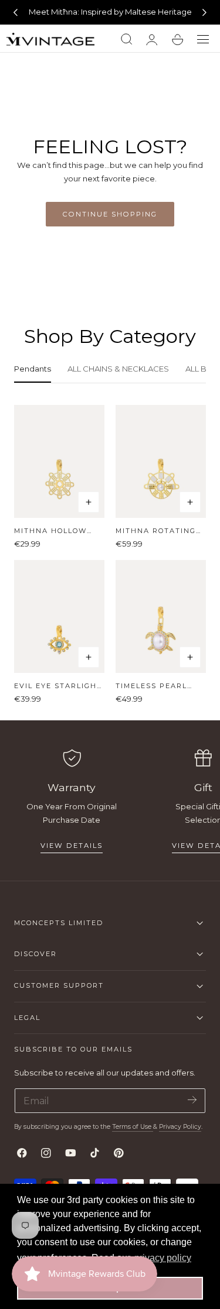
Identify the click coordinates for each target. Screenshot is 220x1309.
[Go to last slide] (15, 12)
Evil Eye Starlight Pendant (58, 686)
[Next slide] (204, 12)
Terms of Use (132, 1127)
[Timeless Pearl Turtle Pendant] (161, 616)
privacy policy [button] (162, 1258)
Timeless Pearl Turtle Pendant (154, 686)
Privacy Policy (180, 1127)
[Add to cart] (88, 502)
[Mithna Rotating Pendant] (161, 461)
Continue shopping (110, 214)
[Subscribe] (192, 1100)
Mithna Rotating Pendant (156, 531)
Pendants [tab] (32, 368)
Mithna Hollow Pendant (50, 531)
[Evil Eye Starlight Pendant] (59, 616)
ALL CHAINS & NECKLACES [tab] (118, 368)
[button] (203, 39)
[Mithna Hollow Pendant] (59, 461)
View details (71, 845)
